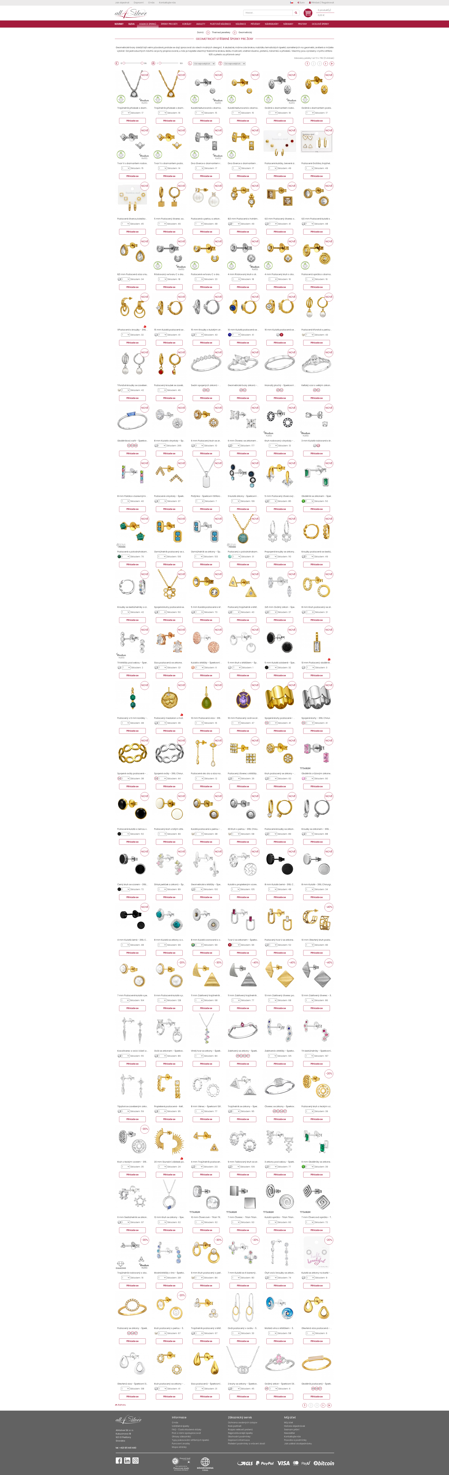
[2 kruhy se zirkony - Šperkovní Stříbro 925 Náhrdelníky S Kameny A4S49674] (243, 1363)
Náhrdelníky (272, 23)
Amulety (200, 23)
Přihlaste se (132, 120)
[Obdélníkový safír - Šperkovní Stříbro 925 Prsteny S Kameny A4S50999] (132, 420)
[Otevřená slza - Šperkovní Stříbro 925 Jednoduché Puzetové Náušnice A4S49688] (132, 1363)
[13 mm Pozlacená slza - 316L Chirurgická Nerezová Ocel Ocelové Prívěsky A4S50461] (206, 697)
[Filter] (220, 63)
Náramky (288, 23)
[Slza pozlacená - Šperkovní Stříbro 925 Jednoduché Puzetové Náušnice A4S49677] (206, 1363)
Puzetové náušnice (220, 23)
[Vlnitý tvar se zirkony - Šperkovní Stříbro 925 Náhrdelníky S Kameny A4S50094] (206, 1030)
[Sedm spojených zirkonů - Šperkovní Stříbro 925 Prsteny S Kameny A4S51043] (206, 365)
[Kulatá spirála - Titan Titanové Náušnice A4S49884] (279, 1197)
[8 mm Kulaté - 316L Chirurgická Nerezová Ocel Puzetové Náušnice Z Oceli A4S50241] (316, 864)
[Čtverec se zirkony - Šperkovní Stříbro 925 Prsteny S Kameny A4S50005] (279, 1086)
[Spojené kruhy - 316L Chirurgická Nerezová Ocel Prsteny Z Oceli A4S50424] (316, 697)
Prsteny (302, 23)
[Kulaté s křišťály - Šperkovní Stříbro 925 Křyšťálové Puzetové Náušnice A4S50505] (206, 642)
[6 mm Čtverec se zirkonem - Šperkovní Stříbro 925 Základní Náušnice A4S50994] (243, 420)
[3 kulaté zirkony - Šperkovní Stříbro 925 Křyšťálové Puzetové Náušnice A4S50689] (243, 475)
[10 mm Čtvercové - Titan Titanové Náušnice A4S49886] (206, 1197)
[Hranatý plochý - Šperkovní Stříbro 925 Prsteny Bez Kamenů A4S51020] (279, 365)
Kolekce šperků (147, 23)
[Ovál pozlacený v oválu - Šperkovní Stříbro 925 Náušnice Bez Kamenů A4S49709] (243, 1308)
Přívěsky (255, 23)
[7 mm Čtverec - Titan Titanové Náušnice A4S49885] (243, 1197)
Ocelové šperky (320, 23)
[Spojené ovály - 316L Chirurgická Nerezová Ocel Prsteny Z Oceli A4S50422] (169, 753)
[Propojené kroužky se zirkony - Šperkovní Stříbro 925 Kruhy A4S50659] (279, 531)
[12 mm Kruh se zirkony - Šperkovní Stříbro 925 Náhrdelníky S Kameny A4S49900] (169, 1197)
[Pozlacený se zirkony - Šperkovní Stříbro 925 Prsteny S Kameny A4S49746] (132, 1308)
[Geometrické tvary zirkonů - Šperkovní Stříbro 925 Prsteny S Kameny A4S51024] (243, 365)
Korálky (186, 23)
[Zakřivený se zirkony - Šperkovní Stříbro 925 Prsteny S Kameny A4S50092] (243, 1030)
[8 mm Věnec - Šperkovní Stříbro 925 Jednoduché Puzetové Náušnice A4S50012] (206, 1086)
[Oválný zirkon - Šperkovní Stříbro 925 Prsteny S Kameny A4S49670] (279, 1363)
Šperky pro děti (169, 23)
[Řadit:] (190, 63)
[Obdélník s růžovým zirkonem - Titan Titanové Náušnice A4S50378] (316, 753)
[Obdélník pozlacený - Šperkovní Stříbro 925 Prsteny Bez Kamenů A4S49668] (316, 1363)
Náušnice (241, 23)
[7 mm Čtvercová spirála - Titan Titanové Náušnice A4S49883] (316, 1197)
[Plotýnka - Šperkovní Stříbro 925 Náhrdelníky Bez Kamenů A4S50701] (206, 475)
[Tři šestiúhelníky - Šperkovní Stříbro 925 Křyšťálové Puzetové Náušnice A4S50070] (316, 1030)
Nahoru (121, 1404)
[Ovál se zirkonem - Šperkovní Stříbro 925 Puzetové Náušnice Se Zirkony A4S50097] (169, 1030)
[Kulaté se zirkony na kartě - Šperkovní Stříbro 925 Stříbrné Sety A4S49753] (316, 1252)
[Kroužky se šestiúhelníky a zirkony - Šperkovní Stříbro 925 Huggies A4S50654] (132, 586)
